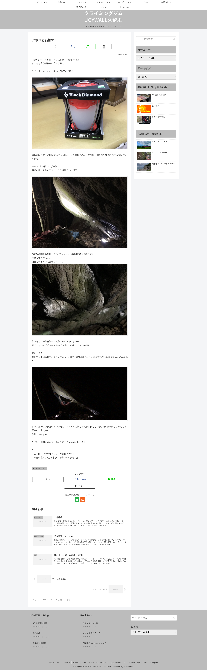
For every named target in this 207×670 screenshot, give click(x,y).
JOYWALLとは (134, 663)
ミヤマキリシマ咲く (91, 623)
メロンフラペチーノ (91, 633)
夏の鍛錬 (36, 633)
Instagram (154, 663)
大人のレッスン (88, 663)
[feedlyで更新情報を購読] (77, 499)
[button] (104, 46)
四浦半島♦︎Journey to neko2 (94, 643)
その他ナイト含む (40, 468)
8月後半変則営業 (40, 623)
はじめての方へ (55, 663)
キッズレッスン (102, 663)
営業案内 (66, 663)
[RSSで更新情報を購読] (82, 499)
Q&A (124, 663)
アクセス (76, 663)
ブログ (145, 663)
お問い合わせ (115, 663)
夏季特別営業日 (39, 643)
